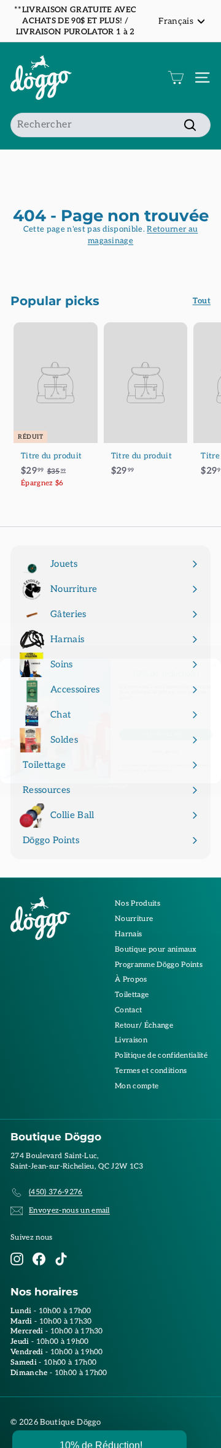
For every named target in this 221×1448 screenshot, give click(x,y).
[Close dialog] (214, 664)
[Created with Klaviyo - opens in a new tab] (110, 786)
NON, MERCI (166, 751)
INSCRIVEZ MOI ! (165, 734)
